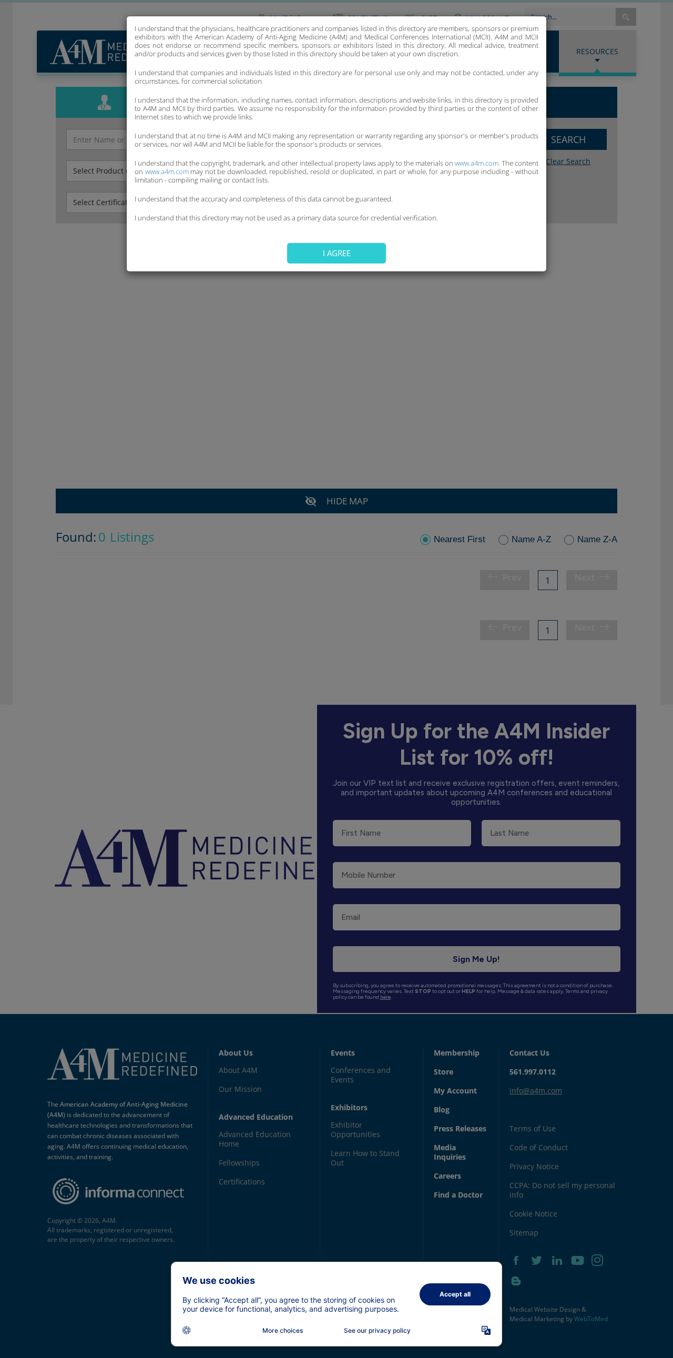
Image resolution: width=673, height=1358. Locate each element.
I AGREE (337, 253)
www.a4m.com (476, 163)
